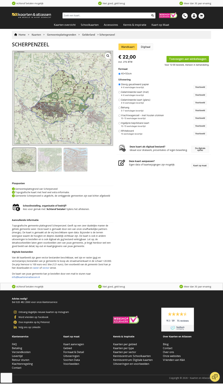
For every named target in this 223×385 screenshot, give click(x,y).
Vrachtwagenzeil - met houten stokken (142, 115)
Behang (125, 107)
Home (22, 34)
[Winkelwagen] (201, 16)
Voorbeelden (71, 364)
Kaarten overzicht (65, 25)
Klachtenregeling (22, 364)
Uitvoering (124, 79)
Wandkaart (128, 46)
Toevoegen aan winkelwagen (187, 59)
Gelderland (88, 34)
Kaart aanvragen (73, 344)
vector (45, 267)
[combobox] (106, 15)
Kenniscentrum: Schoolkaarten (132, 356)
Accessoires (111, 25)
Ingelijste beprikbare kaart (135, 123)
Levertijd (17, 356)
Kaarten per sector (124, 352)
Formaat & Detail (73, 352)
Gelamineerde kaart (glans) (135, 100)
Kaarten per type (123, 348)
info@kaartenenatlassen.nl (26, 277)
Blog (166, 344)
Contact (16, 368)
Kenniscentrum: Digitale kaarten (133, 360)
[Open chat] (215, 377)
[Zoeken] (152, 15)
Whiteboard (127, 131)
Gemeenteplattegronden (61, 34)
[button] (108, 56)
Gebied (67, 348)
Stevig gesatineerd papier (135, 84)
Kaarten (36, 34)
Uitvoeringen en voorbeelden (131, 364)
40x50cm (126, 73)
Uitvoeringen (71, 356)
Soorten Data (71, 360)
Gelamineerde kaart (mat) (135, 92)
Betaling (17, 348)
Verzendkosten (21, 352)
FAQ (14, 344)
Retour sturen (20, 360)
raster (36, 267)
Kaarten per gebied (125, 344)
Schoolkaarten (90, 25)
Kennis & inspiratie (134, 25)
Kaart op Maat (160, 25)
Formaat (123, 69)
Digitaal (145, 46)
